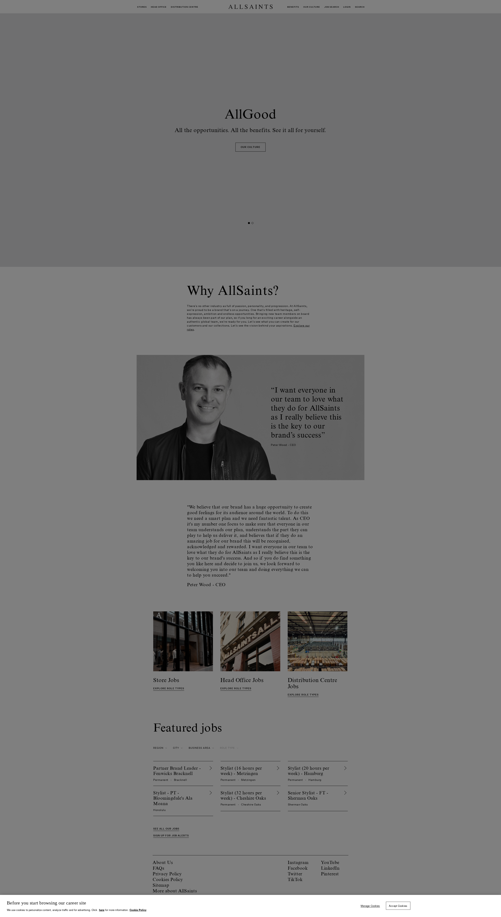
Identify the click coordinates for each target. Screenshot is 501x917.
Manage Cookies (370, 905)
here (101, 910)
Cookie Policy (138, 910)
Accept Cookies (398, 905)
